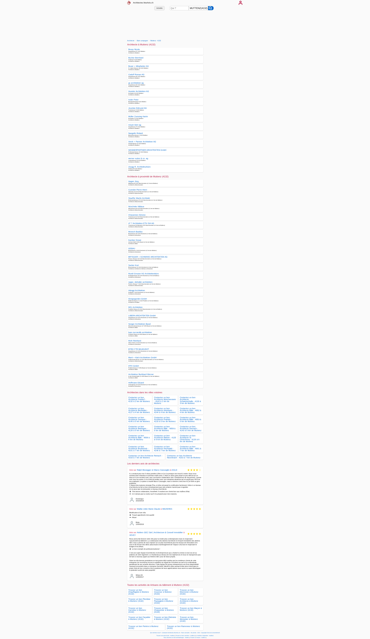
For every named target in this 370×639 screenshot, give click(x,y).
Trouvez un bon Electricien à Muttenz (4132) (189, 592)
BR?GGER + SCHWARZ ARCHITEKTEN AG (147, 257)
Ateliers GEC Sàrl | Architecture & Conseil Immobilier (160, 532)
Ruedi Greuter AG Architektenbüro (143, 273)
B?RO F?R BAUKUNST (138, 349)
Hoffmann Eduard (136, 382)
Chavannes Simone (136, 215)
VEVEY (132, 535)
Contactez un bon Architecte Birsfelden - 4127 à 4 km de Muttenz (139, 410)
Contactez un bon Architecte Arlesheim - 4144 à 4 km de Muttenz (165, 410)
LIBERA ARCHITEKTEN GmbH (142, 315)
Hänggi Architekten (136, 290)
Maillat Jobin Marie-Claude (148, 509)
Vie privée (193, 632)
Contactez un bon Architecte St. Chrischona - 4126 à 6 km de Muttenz (189, 438)
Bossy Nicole (134, 49)
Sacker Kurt (133, 265)
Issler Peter (133, 99)
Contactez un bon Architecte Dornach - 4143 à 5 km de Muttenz (190, 428)
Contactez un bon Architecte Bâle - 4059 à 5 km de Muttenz (164, 428)
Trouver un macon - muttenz (198, 637)
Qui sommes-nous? (155, 632)
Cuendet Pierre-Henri (137, 190)
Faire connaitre (185, 632)
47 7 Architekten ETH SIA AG (141, 223)
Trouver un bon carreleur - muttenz (185, 635)
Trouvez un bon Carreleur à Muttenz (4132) (137, 610)
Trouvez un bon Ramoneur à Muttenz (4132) (183, 627)
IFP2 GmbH (133, 366)
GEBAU (131, 248)
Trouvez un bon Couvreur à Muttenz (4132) (163, 592)
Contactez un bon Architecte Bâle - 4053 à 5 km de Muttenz (190, 419)
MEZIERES (167, 509)
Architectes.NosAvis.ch (143, 3)
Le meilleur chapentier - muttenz (205, 635)
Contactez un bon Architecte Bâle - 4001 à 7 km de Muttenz (190, 449)
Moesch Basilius (135, 231)
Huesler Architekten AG (138, 91)
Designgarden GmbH (137, 299)
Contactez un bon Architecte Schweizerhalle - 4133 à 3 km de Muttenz (190, 400)
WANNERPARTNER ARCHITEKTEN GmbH (147, 150)
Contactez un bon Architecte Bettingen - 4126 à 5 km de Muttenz (139, 428)
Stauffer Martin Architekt (139, 198)
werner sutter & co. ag (138, 158)
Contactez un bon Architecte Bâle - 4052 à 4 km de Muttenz (190, 410)
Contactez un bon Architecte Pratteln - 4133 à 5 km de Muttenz (165, 419)
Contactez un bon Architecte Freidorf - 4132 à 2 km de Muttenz (139, 399)
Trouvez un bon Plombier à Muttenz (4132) (139, 600)
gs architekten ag (136, 83)
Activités (159, 8)
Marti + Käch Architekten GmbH (142, 357)
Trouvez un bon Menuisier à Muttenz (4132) (189, 619)
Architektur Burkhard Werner (141, 374)
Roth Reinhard (134, 341)
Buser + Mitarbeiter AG (138, 66)
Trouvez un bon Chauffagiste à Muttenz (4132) (138, 592)
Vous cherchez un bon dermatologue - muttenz (176, 637)
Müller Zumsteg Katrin (138, 116)
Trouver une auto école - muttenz (165, 635)
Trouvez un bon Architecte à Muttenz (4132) (189, 601)
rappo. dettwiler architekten (140, 282)
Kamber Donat (134, 240)
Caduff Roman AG (136, 74)
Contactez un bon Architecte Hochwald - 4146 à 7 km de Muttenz (165, 449)
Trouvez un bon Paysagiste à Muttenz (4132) (163, 601)
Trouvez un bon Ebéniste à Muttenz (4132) (165, 618)
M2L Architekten (135, 307)
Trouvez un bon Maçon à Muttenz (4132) (191, 609)
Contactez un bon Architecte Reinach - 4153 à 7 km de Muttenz (145, 457)
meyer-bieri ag (134, 125)
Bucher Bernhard (135, 58)
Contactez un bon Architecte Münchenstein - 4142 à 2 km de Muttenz (165, 400)
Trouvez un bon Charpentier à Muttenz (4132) (164, 610)
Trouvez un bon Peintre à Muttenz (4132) (143, 627)
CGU (198, 632)
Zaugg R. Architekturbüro (139, 167)
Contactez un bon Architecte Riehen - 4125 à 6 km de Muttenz (165, 438)
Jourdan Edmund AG (137, 108)
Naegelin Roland (135, 133)
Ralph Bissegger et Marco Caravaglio (153, 470)
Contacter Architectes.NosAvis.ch (171, 632)
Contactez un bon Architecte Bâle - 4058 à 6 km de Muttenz (139, 438)
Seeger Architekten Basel (139, 324)
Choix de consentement (213, 632)
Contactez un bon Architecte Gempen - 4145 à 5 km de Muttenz (139, 419)
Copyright (203, 632)
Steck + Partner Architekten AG (142, 141)
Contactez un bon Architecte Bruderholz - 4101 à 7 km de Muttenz (139, 449)
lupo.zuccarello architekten (140, 332)
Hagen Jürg (133, 181)
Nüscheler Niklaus (136, 206)
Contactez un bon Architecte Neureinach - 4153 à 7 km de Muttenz (184, 457)
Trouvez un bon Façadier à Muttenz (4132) (139, 618)
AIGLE (174, 470)
